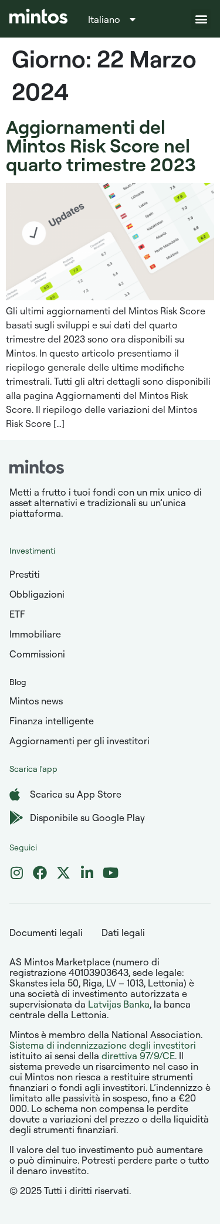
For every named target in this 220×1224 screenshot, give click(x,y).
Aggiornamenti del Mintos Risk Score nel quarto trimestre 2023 (101, 145)
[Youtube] (110, 873)
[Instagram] (16, 873)
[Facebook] (40, 873)
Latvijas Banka (119, 1004)
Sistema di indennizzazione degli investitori (102, 1045)
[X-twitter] (63, 873)
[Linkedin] (87, 873)
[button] (201, 19)
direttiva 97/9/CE (138, 1056)
